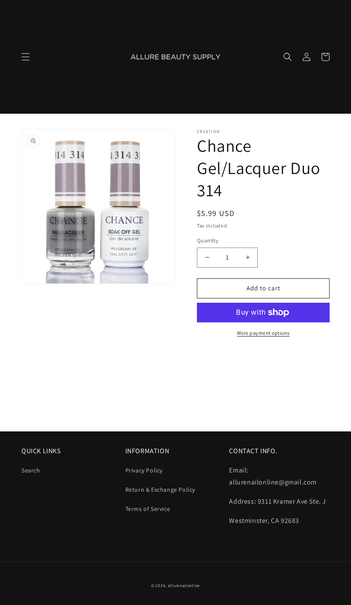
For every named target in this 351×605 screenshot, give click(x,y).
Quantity (207, 240)
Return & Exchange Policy (160, 489)
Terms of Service (147, 509)
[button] (25, 56)
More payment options (263, 333)
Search (30, 470)
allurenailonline (184, 585)
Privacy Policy (144, 470)
